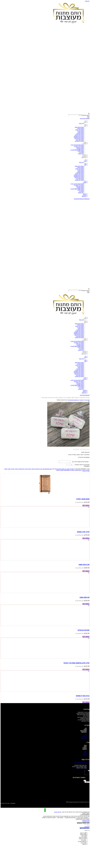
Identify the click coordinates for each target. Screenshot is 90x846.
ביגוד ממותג (81, 153)
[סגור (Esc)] (84, 824)
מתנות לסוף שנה (80, 139)
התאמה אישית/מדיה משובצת (49, 817)
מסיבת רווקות (70, 469)
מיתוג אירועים (28, 469)
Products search (85, 115)
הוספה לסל (86, 466)
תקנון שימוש (83, 730)
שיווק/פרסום (60, 817)
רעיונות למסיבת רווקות (76, 470)
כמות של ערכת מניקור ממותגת (82, 464)
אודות (85, 122)
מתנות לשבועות (80, 133)
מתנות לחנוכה (80, 128)
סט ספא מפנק (84, 597)
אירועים (85, 155)
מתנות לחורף (81, 151)
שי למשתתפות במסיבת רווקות (63, 470)
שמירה (87, 819)
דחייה (84, 819)
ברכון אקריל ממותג (82, 696)
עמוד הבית (86, 400)
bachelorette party (47, 469)
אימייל (87, 780)
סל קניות (84, 156)
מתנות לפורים (80, 131)
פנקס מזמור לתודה (82, 499)
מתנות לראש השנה (79, 127)
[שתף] (86, 824)
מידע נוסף (81, 123)
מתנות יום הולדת (80, 147)
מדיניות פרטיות (57, 812)
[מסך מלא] (87, 824)
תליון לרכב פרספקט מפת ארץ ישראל (76, 663)
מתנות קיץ (81, 152)
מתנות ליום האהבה (79, 141)
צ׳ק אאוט (84, 823)
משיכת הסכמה (79, 819)
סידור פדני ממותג (83, 532)
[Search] (88, 117)
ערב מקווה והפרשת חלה (73, 400)
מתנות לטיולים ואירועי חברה (77, 144)
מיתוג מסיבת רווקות (19, 469)
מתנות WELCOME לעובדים (77, 150)
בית (86, 121)
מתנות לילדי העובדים (79, 146)
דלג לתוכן (87, 1)
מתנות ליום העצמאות (79, 137)
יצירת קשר (84, 157)
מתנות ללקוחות (80, 148)
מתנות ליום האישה (79, 134)
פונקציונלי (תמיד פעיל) (82, 817)
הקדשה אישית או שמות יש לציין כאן (80, 461)
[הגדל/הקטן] (88, 824)
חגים (85, 126)
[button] (88, 401)
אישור (88, 813)
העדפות (84, 813)
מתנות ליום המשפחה (79, 136)
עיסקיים (85, 143)
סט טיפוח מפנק (84, 564)
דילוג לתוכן (86, 826)
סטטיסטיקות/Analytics (70, 817)
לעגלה (88, 823)
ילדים (85, 142)
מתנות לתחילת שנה (79, 138)
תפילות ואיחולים (83, 630)
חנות (85, 124)
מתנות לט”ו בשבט (79, 129)
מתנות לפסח (81, 132)
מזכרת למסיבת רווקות (37, 469)
